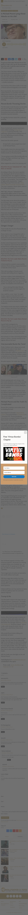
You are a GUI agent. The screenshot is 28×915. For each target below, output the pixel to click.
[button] (14, 454)
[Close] (25, 432)
